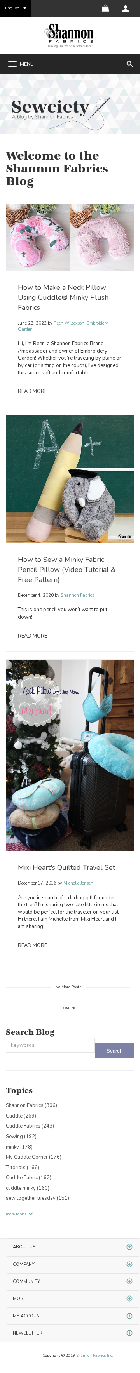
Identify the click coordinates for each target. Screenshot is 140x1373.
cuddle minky (27, 1188)
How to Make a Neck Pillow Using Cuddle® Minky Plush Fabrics (63, 297)
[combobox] (50, 1045)
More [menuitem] (19, 1299)
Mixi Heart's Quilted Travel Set (66, 867)
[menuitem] (125, 8)
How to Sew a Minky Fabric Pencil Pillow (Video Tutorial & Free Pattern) (67, 569)
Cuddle (21, 1115)
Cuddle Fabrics (30, 1126)
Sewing (21, 1136)
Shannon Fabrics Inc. (94, 1355)
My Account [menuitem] (27, 1316)
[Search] (114, 1050)
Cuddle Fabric (28, 1177)
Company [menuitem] (24, 1264)
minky (19, 1147)
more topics (16, 1214)
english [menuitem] (12, 8)
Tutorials (22, 1167)
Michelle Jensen (77, 883)
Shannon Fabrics (77, 595)
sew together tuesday (37, 1198)
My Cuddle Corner (33, 1157)
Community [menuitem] (26, 1281)
